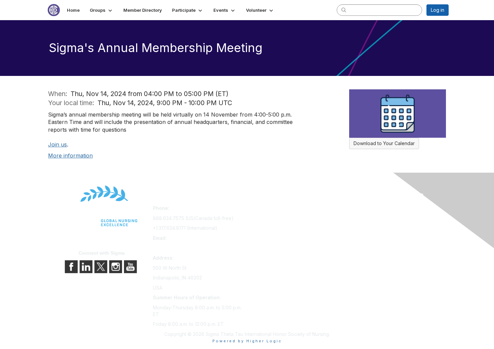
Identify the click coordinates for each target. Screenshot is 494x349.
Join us (57, 144)
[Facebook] (72, 266)
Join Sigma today (269, 209)
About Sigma (361, 209)
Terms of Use (362, 228)
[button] (101, 10)
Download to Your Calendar (384, 143)
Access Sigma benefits (275, 219)
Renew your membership (277, 228)
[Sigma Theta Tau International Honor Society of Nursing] (102, 206)
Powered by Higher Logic (247, 341)
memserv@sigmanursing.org (184, 248)
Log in (437, 10)
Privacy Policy (362, 219)
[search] (344, 9)
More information (70, 155)
